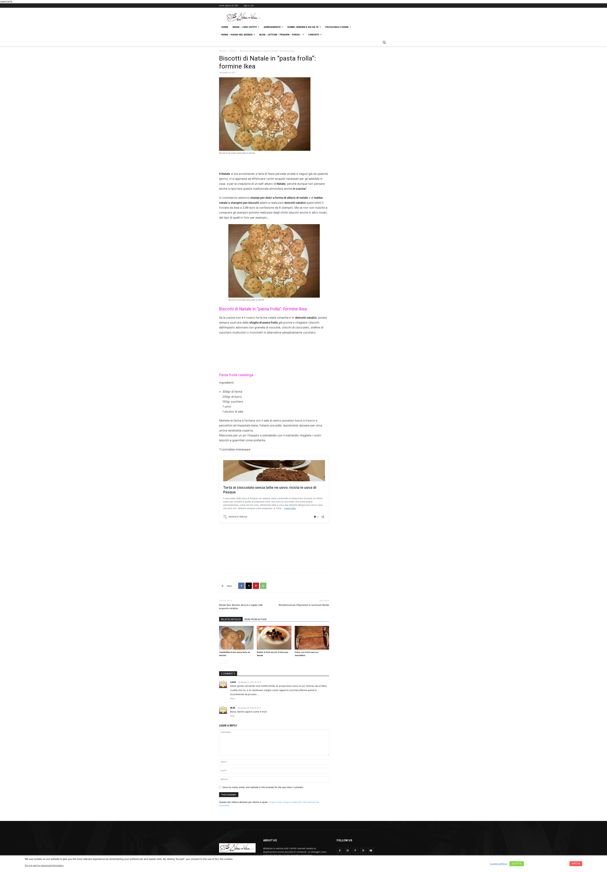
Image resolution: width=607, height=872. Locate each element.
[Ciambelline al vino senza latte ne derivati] (236, 638)
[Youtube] (371, 851)
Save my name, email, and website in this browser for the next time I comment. (263, 787)
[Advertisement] (274, 163)
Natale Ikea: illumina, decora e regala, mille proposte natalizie (241, 607)
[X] (248, 586)
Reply (232, 698)
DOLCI (233, 51)
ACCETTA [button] (517, 863)
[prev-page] (221, 662)
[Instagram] (347, 851)
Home (222, 51)
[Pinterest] (256, 586)
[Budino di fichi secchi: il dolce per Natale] (274, 638)
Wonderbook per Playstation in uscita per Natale (304, 605)
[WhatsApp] (263, 586)
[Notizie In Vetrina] (237, 848)
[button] (384, 42)
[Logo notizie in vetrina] (244, 17)
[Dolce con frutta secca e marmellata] (312, 638)
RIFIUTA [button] (576, 863)
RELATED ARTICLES (231, 619)
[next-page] (226, 662)
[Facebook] (241, 586)
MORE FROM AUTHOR (256, 619)
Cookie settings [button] (498, 863)
